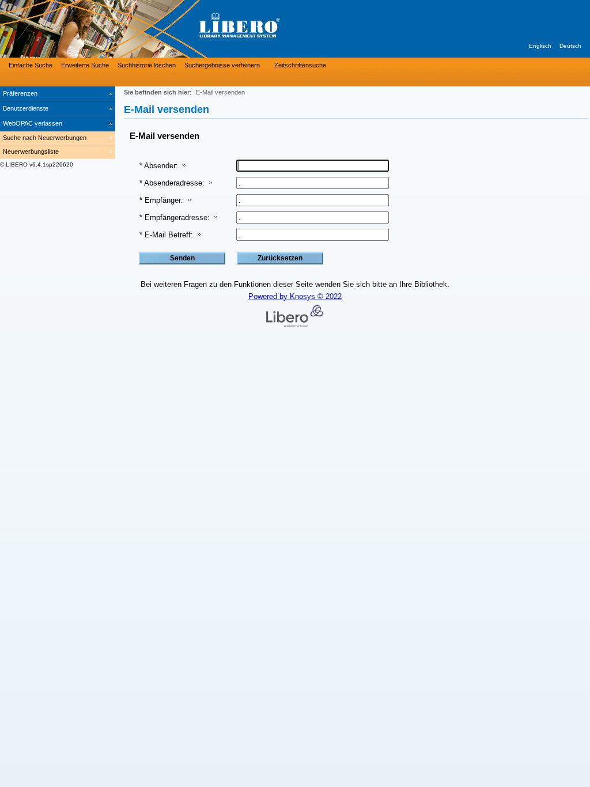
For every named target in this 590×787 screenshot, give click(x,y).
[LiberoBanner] (173, 29)
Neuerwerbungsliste (31, 151)
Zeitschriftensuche (300, 65)
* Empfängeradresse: (174, 217)
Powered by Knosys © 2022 (295, 296)
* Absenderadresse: (172, 183)
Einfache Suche (30, 65)
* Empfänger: (161, 200)
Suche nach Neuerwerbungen (44, 137)
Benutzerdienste (25, 108)
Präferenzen (20, 93)
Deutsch (570, 46)
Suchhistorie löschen (147, 65)
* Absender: (158, 165)
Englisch (540, 46)
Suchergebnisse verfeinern (222, 65)
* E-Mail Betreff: (166, 234)
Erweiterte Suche (85, 65)
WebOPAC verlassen (32, 123)
